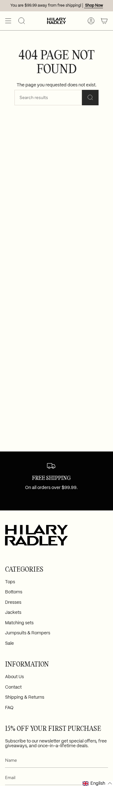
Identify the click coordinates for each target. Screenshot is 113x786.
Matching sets (19, 623)
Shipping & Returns (24, 697)
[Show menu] (8, 20)
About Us (14, 677)
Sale (9, 643)
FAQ (9, 708)
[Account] (91, 20)
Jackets (13, 612)
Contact (13, 687)
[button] (21, 20)
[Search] (90, 97)
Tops (10, 582)
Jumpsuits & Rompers (27, 633)
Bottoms (13, 592)
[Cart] (104, 20)
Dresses (13, 602)
